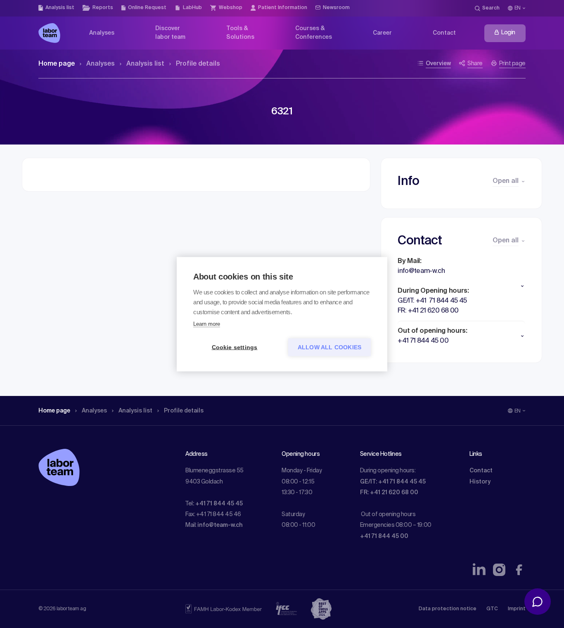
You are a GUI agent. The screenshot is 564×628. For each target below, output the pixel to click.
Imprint (517, 609)
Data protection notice (447, 609)
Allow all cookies (329, 347)
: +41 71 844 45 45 (218, 504)
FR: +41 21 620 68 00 (389, 492)
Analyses (100, 64)
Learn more (206, 323)
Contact (481, 471)
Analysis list (145, 64)
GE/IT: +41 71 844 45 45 (393, 482)
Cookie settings (235, 347)
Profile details (198, 64)
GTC (492, 609)
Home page (56, 64)
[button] (461, 286)
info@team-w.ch (220, 525)
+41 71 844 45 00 (384, 536)
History (480, 482)
